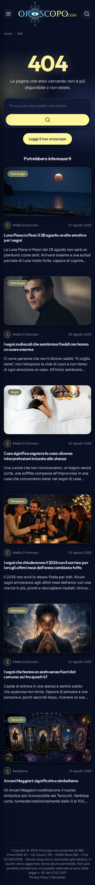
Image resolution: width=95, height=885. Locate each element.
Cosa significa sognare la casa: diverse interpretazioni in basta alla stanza (38, 456)
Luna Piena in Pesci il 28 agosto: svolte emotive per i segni (45, 237)
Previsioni (17, 501)
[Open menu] (8, 13)
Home (8, 33)
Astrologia (18, 174)
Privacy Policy (39, 877)
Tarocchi (17, 720)
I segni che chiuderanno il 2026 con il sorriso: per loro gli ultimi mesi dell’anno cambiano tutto (46, 565)
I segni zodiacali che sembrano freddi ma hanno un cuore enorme (46, 346)
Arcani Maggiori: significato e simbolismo (41, 780)
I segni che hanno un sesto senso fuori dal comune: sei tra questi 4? (39, 674)
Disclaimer (58, 877)
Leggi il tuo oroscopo (47, 139)
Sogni (15, 392)
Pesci (37, 249)
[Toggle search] (86, 13)
